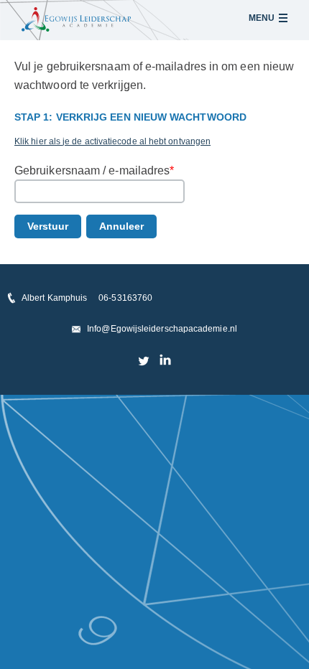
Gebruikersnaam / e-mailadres (94, 170)
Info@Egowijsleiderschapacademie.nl (162, 329)
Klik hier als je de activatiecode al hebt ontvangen (112, 141)
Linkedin (164, 360)
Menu (262, 18)
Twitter (144, 360)
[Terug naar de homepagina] (76, 19)
